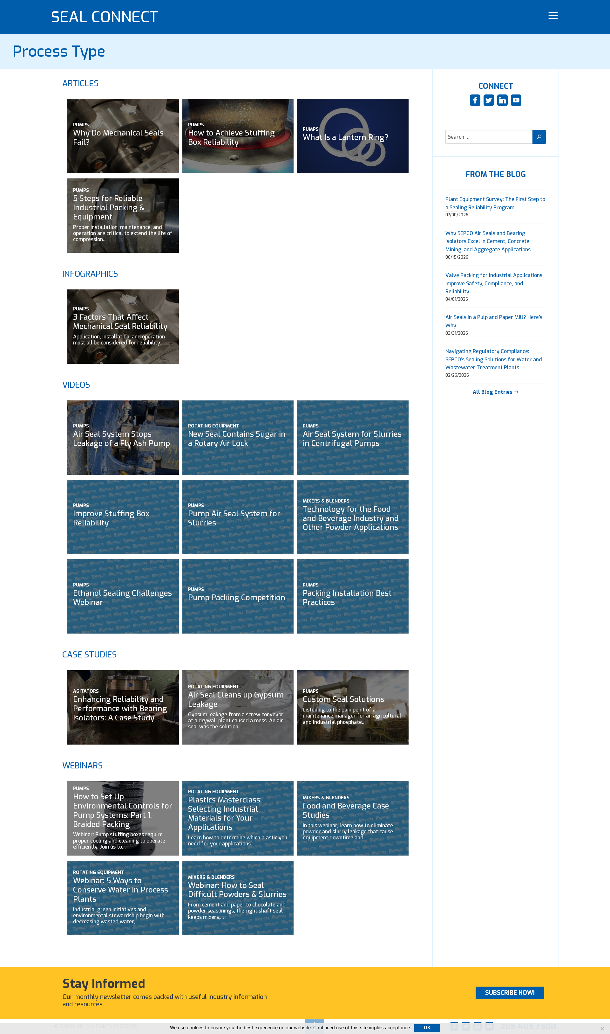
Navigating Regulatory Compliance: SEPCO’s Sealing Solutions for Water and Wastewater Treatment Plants (493, 359)
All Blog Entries (493, 392)
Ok (427, 1028)
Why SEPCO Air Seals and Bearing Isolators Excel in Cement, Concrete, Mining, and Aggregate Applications (488, 241)
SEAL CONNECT (104, 17)
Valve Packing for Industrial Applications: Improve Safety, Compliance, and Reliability (494, 283)
